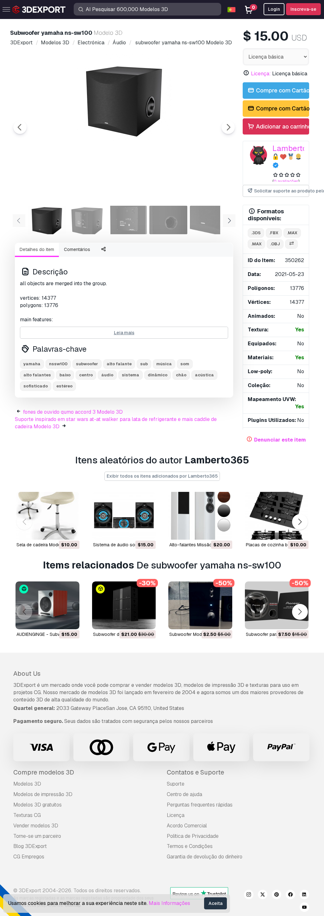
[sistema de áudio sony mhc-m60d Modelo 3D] (124, 516)
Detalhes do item (37, 249)
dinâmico (157, 375)
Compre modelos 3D (43, 772)
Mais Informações (169, 903)
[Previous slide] (20, 127)
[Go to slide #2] (87, 220)
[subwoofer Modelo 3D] (200, 605)
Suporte (175, 784)
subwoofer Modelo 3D (192, 634)
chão (181, 375)
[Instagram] (248, 895)
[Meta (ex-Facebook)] (290, 895)
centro (86, 375)
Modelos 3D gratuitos (37, 804)
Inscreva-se (303, 9)
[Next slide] (228, 127)
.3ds (256, 232)
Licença (175, 815)
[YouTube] (304, 908)
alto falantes (37, 375)
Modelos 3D (27, 784)
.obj (275, 244)
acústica (204, 375)
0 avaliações (286, 181)
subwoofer (87, 364)
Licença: (261, 73)
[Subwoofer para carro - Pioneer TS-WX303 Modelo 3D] (277, 605)
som (184, 364)
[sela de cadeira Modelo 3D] (47, 516)
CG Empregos (28, 856)
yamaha (31, 364)
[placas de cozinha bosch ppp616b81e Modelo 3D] (277, 516)
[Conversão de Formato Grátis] (291, 244)
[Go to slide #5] (209, 220)
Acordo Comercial (187, 825)
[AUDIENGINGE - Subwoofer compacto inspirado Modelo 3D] (47, 605)
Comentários (77, 249)
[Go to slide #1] (47, 220)
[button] (299, 522)
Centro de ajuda (184, 794)
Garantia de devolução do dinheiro (204, 856)
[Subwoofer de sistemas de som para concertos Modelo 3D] (124, 605)
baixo (65, 375)
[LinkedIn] (304, 895)
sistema (130, 375)
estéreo (64, 386)
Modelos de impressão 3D (42, 794)
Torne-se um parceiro (37, 836)
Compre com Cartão (282, 90)
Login (274, 9)
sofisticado (35, 386)
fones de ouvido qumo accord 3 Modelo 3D (73, 412)
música (164, 364)
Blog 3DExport (30, 846)
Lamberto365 (296, 148)
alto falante (119, 364)
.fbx (273, 232)
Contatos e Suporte (195, 772)
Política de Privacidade (193, 836)
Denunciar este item (280, 439)
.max (292, 232)
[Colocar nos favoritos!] (70, 530)
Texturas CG (27, 815)
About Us (26, 673)
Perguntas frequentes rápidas (200, 804)
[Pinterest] (276, 895)
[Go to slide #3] (128, 220)
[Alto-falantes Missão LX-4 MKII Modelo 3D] (200, 516)
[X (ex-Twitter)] (262, 895)
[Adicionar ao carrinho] (57, 530)
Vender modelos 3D (35, 825)
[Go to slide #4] (168, 220)
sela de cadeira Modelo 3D (43, 545)
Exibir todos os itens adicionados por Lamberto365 (162, 476)
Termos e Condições (190, 846)
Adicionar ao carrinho (282, 126)
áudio (107, 375)
